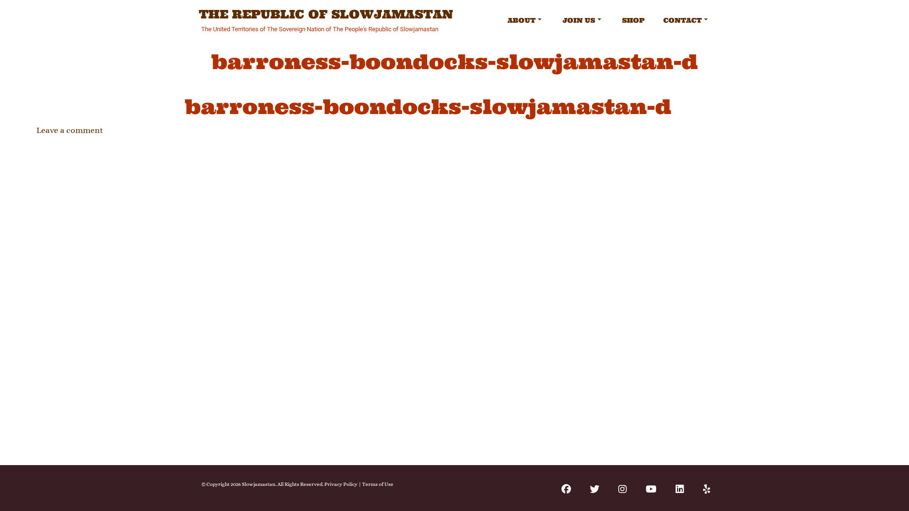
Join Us (578, 20)
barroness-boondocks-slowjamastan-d (428, 107)
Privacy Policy (340, 484)
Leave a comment (69, 130)
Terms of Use (377, 484)
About (521, 20)
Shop (633, 20)
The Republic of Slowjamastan (326, 14)
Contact (682, 20)
